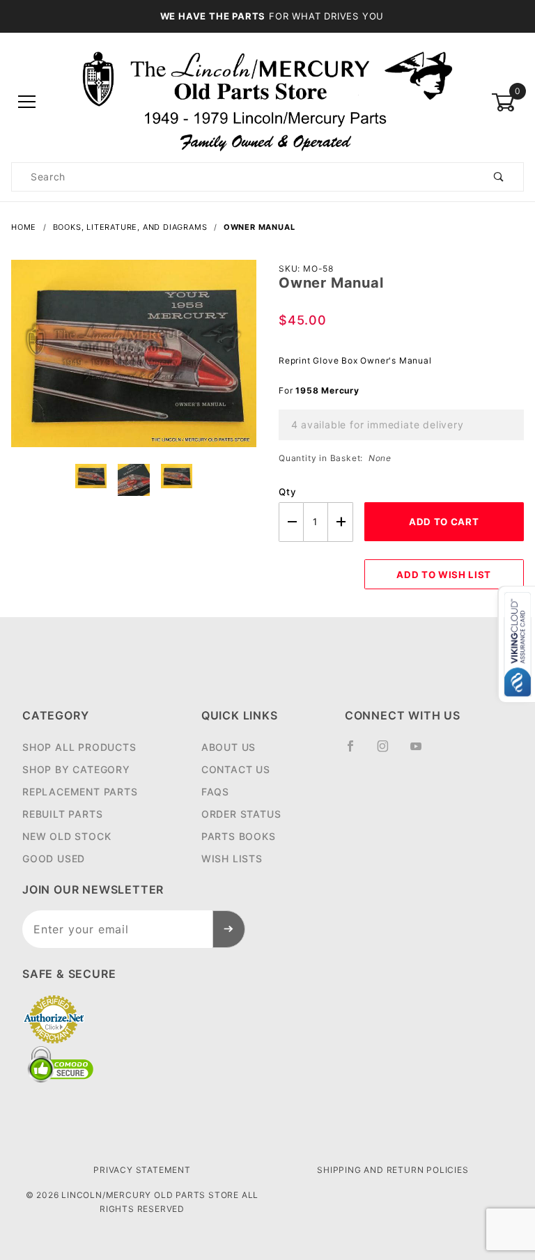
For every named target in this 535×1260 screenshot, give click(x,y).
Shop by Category (76, 769)
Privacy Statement (142, 1170)
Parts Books (238, 836)
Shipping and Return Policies (392, 1170)
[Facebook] (356, 751)
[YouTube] (422, 751)
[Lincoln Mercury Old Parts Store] (268, 101)
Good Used (53, 858)
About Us (228, 747)
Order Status (241, 814)
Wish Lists (232, 858)
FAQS (215, 792)
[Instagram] (389, 751)
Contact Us (235, 769)
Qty (287, 491)
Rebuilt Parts (62, 814)
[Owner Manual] (133, 361)
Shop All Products (79, 747)
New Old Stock (66, 836)
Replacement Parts (80, 792)
